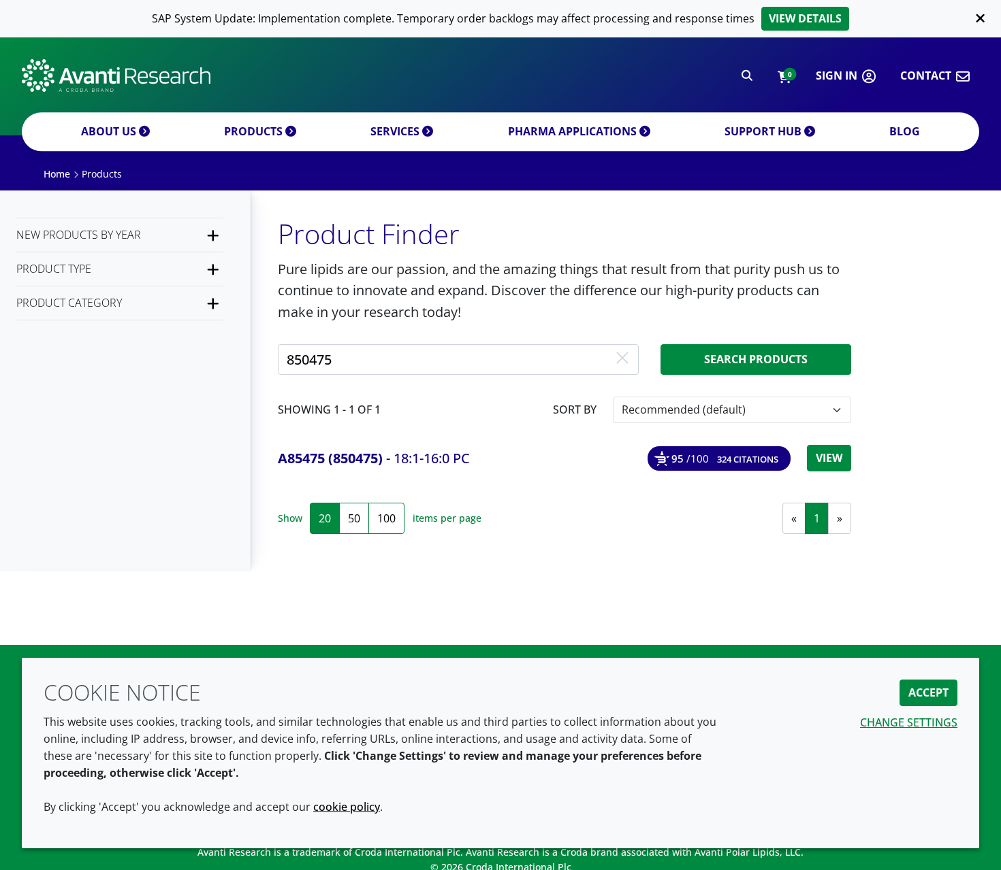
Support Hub (764, 131)
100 (386, 518)
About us (110, 131)
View (829, 457)
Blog (904, 131)
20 (325, 518)
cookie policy (346, 806)
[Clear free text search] (622, 359)
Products (254, 131)
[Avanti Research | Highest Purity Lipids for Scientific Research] (116, 75)
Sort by (575, 409)
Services (396, 131)
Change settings (908, 722)
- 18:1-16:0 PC (374, 458)
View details (805, 18)
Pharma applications (573, 131)
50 (354, 518)
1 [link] (817, 518)
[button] (784, 75)
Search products (756, 359)
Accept (928, 692)
